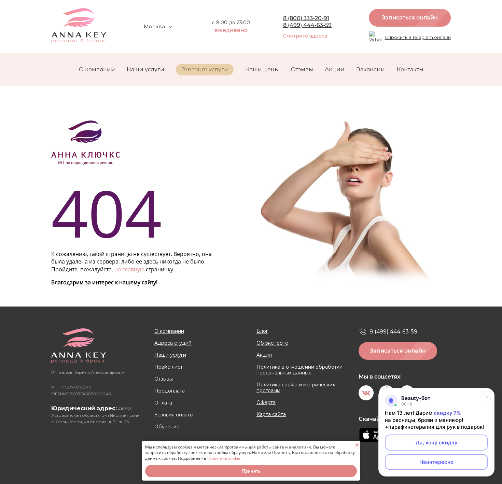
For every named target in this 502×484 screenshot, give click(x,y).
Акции (335, 69)
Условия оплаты (173, 415)
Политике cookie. (224, 458)
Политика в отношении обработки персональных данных (299, 370)
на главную (129, 269)
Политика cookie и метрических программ (295, 388)
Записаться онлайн (410, 17)
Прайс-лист (168, 367)
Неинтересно (436, 462)
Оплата (163, 403)
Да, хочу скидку (437, 442)
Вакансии (370, 69)
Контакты (410, 69)
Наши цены (262, 69)
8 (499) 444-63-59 (307, 25)
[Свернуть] (486, 396)
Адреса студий (173, 343)
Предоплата (169, 391)
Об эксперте (272, 343)
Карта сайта (271, 414)
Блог (262, 331)
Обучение (167, 427)
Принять (251, 471)
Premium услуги (204, 69)
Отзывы (302, 69)
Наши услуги (145, 69)
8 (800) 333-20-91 (306, 18)
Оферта (266, 402)
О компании (97, 69)
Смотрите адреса (305, 35)
